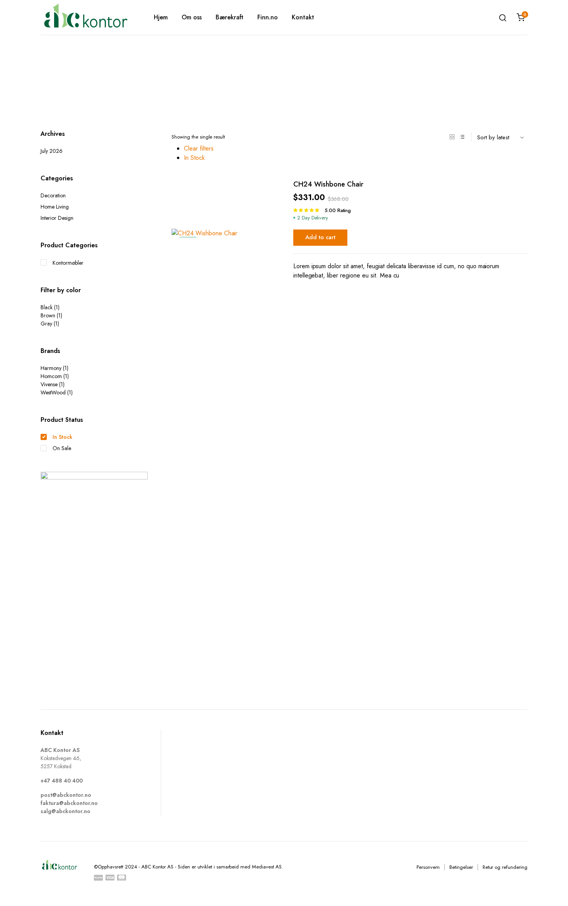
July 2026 (52, 151)
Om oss (192, 17)
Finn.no (267, 17)
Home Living (55, 207)
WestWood (53, 392)
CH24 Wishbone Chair (328, 184)
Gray (46, 323)
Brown (48, 315)
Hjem (161, 17)
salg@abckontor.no (65, 811)
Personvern (428, 867)
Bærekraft (230, 17)
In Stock (194, 157)
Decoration (53, 195)
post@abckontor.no (66, 795)
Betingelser (461, 867)
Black (47, 307)
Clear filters (199, 148)
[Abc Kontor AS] (86, 17)
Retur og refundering (505, 867)
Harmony (51, 368)
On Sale (62, 448)
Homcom (51, 376)
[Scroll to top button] (550, 888)
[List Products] (462, 137)
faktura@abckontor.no (69, 803)
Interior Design (57, 218)
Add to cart (320, 237)
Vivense (49, 384)
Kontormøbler (68, 263)
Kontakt (303, 17)
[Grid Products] (452, 137)
